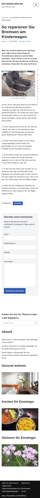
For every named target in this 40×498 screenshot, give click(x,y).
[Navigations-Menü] (35, 5)
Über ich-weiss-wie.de (10, 483)
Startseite (5, 17)
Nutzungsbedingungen (10, 491)
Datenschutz (6, 486)
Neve (4, 496)
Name (6, 234)
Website (7, 252)
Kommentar (9, 261)
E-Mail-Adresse (10, 243)
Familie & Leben (25, 41)
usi (6, 41)
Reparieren (18, 203)
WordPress (22, 496)
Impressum (25, 483)
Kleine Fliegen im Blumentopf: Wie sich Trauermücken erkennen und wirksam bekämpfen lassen (20, 355)
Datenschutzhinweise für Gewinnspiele (16, 488)
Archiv (23, 491)
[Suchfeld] (35, 323)
